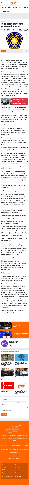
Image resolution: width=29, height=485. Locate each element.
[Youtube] (17, 458)
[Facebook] (9, 458)
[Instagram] (14, 458)
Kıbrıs (9, 7)
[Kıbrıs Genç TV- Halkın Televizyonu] (14, 2)
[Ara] (26, 3)
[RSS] (19, 458)
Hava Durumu (20, 465)
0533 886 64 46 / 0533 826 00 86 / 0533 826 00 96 (15, 449)
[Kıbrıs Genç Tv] (4, 343)
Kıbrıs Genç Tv (13, 342)
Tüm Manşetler (20, 472)
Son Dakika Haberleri (8, 476)
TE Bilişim (18, 483)
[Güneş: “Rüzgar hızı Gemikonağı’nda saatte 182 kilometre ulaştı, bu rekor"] (21, 385)
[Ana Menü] (1, 2)
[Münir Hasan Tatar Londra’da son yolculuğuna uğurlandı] (7, 372)
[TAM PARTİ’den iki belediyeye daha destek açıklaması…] (21, 357)
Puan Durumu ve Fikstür (6, 473)
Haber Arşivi (19, 476)
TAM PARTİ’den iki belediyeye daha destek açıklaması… (21, 363)
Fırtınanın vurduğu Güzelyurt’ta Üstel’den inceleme (21, 378)
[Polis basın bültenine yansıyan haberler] (14, 40)
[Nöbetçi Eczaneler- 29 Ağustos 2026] (7, 385)
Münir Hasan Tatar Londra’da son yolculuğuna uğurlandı (7, 378)
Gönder (4, 414)
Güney (26, 7)
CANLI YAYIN (5, 11)
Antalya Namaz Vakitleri (6, 468)
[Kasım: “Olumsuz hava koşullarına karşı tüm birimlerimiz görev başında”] (7, 357)
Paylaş (4, 51)
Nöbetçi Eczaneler (8, 465)
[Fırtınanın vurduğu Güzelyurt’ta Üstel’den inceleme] (21, 372)
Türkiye (15, 7)
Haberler (3, 7)
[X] (12, 458)
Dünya (20, 7)
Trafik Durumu (20, 467)
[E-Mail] (10, 346)
